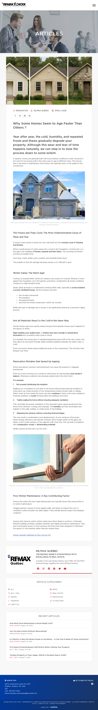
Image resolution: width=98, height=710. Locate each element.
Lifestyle (14, 604)
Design (13, 597)
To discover (57, 601)
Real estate (57, 593)
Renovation (21, 111)
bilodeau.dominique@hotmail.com (23, 693)
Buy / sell (15, 593)
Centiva (53, 707)
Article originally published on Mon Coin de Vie (32, 535)
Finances (14, 601)
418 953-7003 (14, 691)
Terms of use (43, 703)
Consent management (57, 703)
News (54, 589)
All (12, 589)
